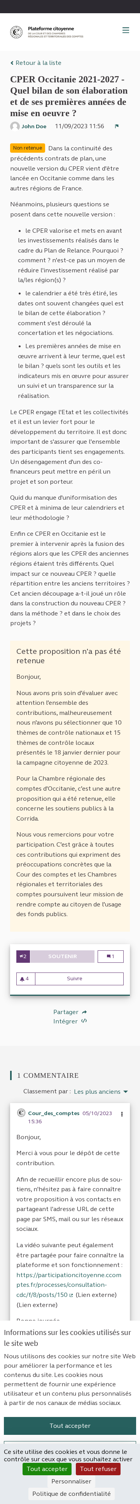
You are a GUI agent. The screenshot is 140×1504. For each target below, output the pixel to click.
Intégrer (66, 1021)
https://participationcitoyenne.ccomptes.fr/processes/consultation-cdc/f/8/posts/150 (68, 1284)
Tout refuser (98, 1469)
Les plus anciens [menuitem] (97, 1092)
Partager (66, 1012)
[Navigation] (126, 30)
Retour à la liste (37, 62)
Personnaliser (71, 1481)
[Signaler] (117, 126)
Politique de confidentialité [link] (71, 1493)
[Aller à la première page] (47, 32)
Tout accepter (70, 1425)
